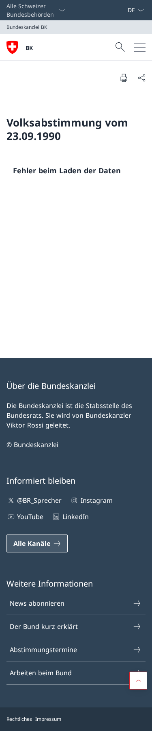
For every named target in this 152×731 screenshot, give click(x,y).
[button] (138, 681)
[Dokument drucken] (124, 78)
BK (29, 48)
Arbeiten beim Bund (41, 672)
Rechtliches (19, 719)
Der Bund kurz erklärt (44, 626)
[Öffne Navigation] (140, 47)
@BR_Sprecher (39, 500)
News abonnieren (37, 603)
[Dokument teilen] (141, 78)
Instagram (96, 500)
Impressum (48, 719)
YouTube (30, 516)
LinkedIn (75, 516)
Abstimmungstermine (43, 649)
